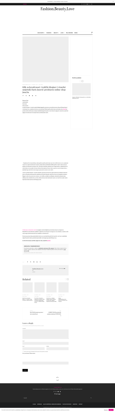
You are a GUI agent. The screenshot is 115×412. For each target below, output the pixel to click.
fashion (48, 32)
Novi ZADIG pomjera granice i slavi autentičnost (36, 312)
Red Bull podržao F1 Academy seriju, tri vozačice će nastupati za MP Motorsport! (83, 102)
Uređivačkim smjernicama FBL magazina (46, 248)
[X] (83, 4)
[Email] (35, 95)
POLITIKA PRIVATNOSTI (67, 404)
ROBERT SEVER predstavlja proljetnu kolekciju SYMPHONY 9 (54, 313)
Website (47, 346)
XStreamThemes (69, 407)
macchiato (40, 32)
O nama (34, 404)
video (76, 32)
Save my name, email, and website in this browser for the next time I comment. (36, 351)
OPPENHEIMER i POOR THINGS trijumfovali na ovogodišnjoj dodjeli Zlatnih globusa (83, 119)
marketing (75, 404)
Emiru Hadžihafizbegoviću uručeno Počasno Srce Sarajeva (62, 300)
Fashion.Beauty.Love (26, 84)
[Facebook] (81, 4)
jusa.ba (48, 240)
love (62, 32)
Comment (24, 328)
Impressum (39, 404)
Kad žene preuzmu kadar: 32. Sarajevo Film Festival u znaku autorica (27, 299)
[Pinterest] (86, 4)
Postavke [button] (106, 409)
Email (23, 346)
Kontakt (80, 404)
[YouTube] (88, 4)
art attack (33, 84)
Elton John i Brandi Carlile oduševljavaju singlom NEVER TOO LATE (83, 108)
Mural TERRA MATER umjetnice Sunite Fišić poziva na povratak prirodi (83, 125)
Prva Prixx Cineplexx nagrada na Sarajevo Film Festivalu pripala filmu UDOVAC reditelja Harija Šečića (39, 300)
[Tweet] (26, 95)
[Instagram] (84, 4)
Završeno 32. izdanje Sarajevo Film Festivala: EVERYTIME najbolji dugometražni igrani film (51, 300)
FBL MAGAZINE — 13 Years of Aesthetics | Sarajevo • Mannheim (57, 1)
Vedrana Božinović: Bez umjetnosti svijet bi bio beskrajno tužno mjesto (84, 114)
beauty (56, 32)
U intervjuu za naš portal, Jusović (29, 230)
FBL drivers (69, 32)
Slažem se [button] (111, 409)
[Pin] (29, 95)
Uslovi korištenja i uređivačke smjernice (52, 404)
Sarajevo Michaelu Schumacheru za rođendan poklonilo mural (81, 98)
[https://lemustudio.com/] (57, 13)
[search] (91, 397)
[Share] (32, 95)
